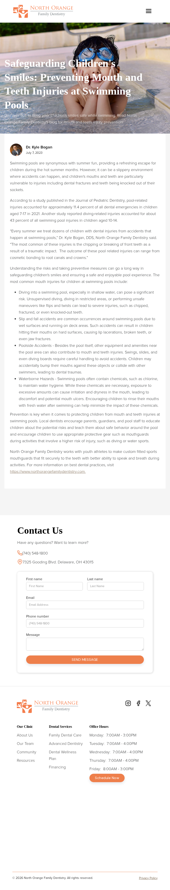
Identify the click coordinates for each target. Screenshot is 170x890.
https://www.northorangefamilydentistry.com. (48, 471)
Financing (57, 767)
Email (30, 597)
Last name (95, 579)
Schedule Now (107, 778)
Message (33, 634)
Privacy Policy (148, 878)
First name (34, 579)
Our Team (25, 743)
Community (26, 751)
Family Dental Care (65, 735)
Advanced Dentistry (66, 743)
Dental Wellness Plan (62, 755)
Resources (26, 760)
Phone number (37, 616)
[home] (43, 11)
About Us (25, 735)
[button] (149, 11)
